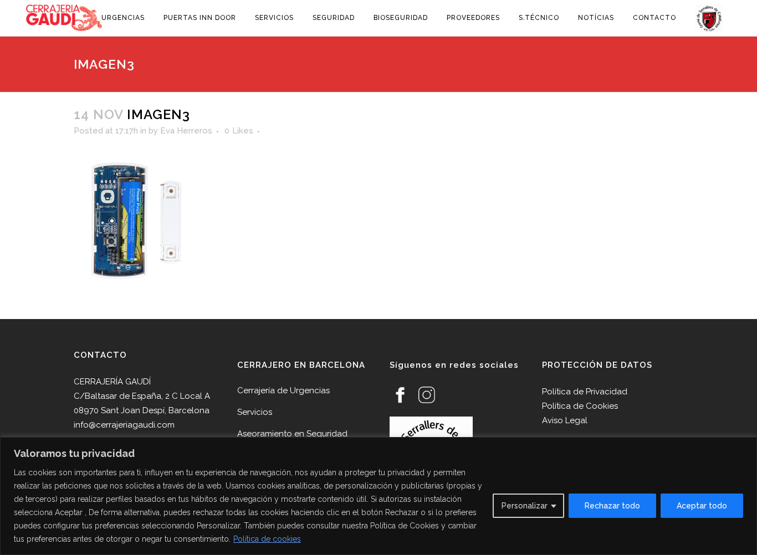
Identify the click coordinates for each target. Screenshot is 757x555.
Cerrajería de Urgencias (283, 390)
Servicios (254, 412)
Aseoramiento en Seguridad (292, 434)
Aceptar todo (702, 505)
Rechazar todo (612, 505)
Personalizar (525, 505)
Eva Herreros (186, 131)
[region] (378, 496)
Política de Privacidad (584, 392)
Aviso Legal (564, 420)
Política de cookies (267, 539)
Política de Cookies (580, 406)
